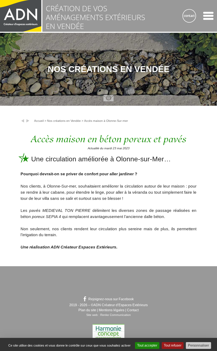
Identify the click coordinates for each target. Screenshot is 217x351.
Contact (133, 310)
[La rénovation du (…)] (23, 121)
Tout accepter (147, 345)
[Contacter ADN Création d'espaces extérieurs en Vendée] (189, 16)
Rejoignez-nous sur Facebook (111, 299)
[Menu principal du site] (208, 16)
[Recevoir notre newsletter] (108, 98)
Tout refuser (172, 345)
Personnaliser (198, 345)
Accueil (39, 120)
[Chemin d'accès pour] (28, 121)
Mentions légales (111, 310)
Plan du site (87, 310)
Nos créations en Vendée (64, 120)
